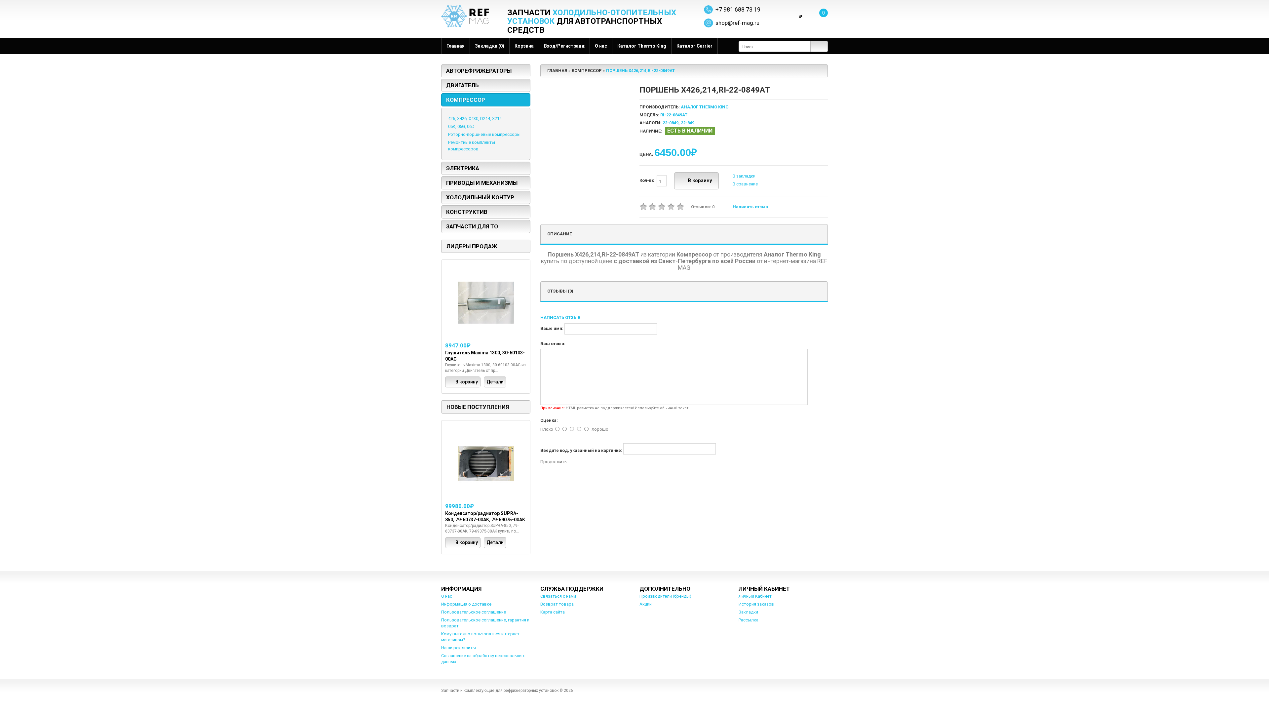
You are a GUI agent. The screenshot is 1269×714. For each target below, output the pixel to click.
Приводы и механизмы (482, 182)
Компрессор (465, 100)
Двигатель (462, 85)
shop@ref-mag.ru (737, 23)
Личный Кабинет (755, 596)
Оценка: (549, 420)
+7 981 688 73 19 (737, 9)
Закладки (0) (489, 46)
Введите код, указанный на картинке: (581, 450)
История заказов (756, 604)
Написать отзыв (750, 206)
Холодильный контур (480, 197)
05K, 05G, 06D (461, 126)
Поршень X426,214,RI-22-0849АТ (640, 70)
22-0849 (670, 122)
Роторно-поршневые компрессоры (484, 134)
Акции (645, 604)
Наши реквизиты (458, 647)
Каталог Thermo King (641, 46)
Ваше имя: (551, 328)
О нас (601, 46)
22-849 (687, 122)
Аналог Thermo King (705, 106)
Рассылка (748, 619)
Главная (455, 46)
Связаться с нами (558, 596)
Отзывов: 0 (702, 206)
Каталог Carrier (694, 46)
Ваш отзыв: (552, 343)
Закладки (748, 612)
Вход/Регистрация (564, 46)
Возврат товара (557, 604)
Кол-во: (648, 180)
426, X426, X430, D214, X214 (475, 118)
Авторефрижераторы (479, 70)
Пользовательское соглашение (473, 612)
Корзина (524, 46)
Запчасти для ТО (472, 226)
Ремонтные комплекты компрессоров (471, 145)
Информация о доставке (466, 604)
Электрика (462, 168)
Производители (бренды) (665, 596)
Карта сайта (552, 612)
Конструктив (466, 212)
